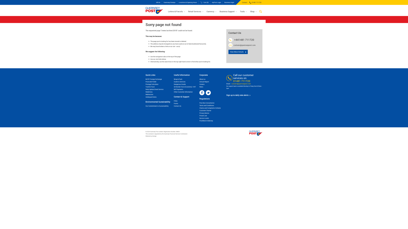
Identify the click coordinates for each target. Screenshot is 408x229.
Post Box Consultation (206, 103)
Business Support (227, 11)
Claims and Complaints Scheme (210, 108)
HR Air (158, 2)
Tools (242, 11)
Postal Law (203, 116)
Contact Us (177, 106)
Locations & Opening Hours (188, 2)
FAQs (175, 101)
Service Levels (204, 118)
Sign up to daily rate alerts (237, 95)
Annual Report (204, 82)
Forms (176, 103)
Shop (252, 11)
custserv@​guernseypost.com (241, 84)
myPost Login (216, 2)
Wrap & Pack (178, 79)
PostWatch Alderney (206, 121)
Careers (202, 84)
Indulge (154, 136)
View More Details (237, 52)
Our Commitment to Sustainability (157, 106)
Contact (244, 2)
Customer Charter (205, 111)
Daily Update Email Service (154, 89)
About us (202, 79)
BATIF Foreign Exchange (154, 79)
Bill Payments (178, 89)
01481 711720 (256, 2)
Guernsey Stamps (169, 2)
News (201, 87)
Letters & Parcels (175, 11)
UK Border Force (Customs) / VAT (185, 87)
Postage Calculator (152, 84)
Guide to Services (179, 82)
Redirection (149, 94)
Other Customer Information (183, 92)
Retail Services (194, 11)
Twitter (208, 92)
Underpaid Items (151, 97)
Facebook (201, 92)
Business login (229, 2)
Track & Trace (150, 87)
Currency (210, 11)
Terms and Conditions (206, 105)
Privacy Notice (204, 113)
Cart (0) (206, 2)
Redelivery (149, 92)
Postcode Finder (151, 82)
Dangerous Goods (180, 84)
